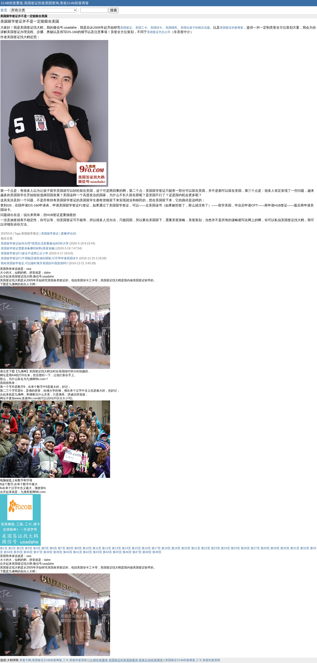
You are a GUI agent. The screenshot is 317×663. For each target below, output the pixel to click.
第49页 (156, 552)
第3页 (28, 548)
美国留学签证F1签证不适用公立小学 (24, 253)
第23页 (215, 548)
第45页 (117, 552)
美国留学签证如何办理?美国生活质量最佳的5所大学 (35, 243)
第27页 (255, 548)
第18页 (166, 548)
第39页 (57, 552)
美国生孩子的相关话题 (195, 27)
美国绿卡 (156, 27)
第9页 (78, 548)
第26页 (245, 548)
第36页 (28, 552)
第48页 (147, 552)
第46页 (127, 552)
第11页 (96, 548)
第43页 (97, 552)
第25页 (235, 548)
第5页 (45, 548)
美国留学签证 (50, 233)
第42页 (87, 552)
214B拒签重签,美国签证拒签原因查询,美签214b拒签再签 (126, 660)
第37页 (38, 552)
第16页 (146, 548)
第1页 (4, 548)
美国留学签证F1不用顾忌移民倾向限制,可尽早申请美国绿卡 (39, 258)
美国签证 (126, 27)
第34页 (8, 552)
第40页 (67, 552)
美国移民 (171, 27)
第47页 (137, 552)
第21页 (195, 548)
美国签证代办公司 (158, 32)
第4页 (37, 548)
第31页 (294, 548)
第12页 (106, 548)
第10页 (87, 548)
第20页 (185, 548)
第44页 (107, 552)
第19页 (176, 548)
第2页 (12, 548)
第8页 (70, 548)
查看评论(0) (68, 233)
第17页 (156, 548)
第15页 (136, 548)
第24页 (225, 548)
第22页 (205, 548)
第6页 (53, 548)
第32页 (304, 548)
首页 (3, 10)
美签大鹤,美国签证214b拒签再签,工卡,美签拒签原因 (53, 660)
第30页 (284, 548)
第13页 (116, 548)
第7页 (61, 548)
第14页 (126, 548)
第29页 (275, 548)
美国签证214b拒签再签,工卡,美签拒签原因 (192, 660)
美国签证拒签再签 (231, 27)
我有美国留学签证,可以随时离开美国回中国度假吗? (34, 263)
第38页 (47, 552)
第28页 (265, 548)
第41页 (77, 552)
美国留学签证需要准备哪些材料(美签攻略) (28, 248)
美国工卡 (141, 27)
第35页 (18, 552)
